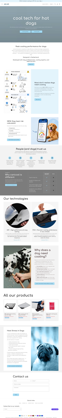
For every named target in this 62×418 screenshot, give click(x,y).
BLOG (20, 403)
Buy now (38, 99)
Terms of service (36, 417)
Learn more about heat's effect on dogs (44, 283)
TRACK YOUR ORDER (39, 403)
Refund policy (31, 417)
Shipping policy (42, 417)
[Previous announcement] (2, 1)
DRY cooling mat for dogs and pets (23, 314)
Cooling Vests (25, 31)
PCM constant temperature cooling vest (37, 314)
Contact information (49, 417)
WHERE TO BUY (31, 403)
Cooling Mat (36, 31)
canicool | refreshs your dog (12, 417)
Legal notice (55, 417)
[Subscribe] (20, 409)
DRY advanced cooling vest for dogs (10, 314)
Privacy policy (26, 417)
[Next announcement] (60, 1)
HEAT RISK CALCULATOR (14, 139)
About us (31, 64)
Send (16, 394)
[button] (2, 4)
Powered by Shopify (20, 417)
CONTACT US (24, 403)
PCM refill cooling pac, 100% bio (51, 314)
